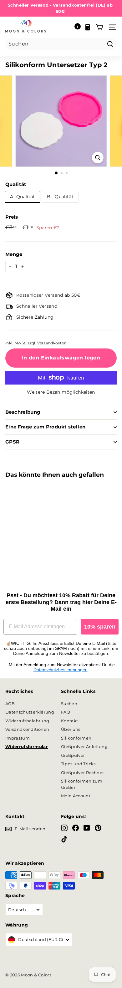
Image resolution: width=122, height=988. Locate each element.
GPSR (12, 442)
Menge (14, 254)
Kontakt (69, 720)
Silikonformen (76, 738)
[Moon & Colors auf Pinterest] (98, 828)
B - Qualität (60, 196)
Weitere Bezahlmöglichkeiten (61, 392)
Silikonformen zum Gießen (81, 784)
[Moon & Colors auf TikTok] (64, 839)
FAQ (65, 711)
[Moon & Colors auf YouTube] (87, 828)
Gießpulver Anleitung (84, 746)
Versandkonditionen (27, 729)
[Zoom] (97, 157)
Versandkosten (52, 343)
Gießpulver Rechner (82, 772)
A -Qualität (22, 196)
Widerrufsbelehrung (27, 720)
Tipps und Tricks (78, 763)
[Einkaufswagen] (99, 27)
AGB (10, 703)
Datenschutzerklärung (29, 711)
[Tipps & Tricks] (77, 27)
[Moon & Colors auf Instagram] (64, 828)
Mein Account (75, 795)
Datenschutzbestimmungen (60, 669)
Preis (11, 217)
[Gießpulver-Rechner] (87, 27)
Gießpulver (73, 755)
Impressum (17, 738)
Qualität (16, 184)
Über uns (70, 729)
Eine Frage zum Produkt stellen (45, 427)
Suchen (69, 703)
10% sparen (99, 627)
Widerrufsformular (26, 746)
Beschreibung (23, 412)
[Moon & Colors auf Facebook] (75, 828)
